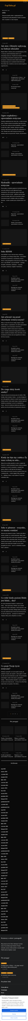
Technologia (4, 990)
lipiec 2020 (3, 823)
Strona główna (4, 987)
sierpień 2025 (4, 777)
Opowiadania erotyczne (9, 174)
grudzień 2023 (4, 796)
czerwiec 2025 (4, 782)
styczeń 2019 (4, 845)
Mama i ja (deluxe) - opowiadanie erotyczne (20, 739)
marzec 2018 (4, 859)
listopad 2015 (4, 930)
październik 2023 (5, 801)
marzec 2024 (4, 788)
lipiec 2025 (3, 779)
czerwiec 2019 (4, 840)
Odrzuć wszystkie (14, 1017)
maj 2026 (3, 768)
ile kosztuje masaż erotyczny (8, 975)
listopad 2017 (4, 870)
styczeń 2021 (4, 815)
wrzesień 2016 (4, 903)
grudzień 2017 (4, 867)
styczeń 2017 (4, 892)
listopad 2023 (4, 799)
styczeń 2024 (4, 793)
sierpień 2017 (4, 875)
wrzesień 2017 (4, 873)
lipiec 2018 (3, 856)
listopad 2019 (4, 829)
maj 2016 (3, 914)
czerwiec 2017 (4, 881)
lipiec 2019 (3, 837)
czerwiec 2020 (4, 826)
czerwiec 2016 (4, 911)
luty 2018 (3, 862)
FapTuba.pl (10, 5)
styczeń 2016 (4, 925)
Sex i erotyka (7, 243)
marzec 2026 (4, 771)
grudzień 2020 (4, 818)
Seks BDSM (6, 251)
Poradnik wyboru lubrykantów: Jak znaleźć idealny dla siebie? (17, 279)
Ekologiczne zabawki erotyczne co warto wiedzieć (16, 289)
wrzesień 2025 (4, 774)
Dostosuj (14, 1014)
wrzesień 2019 (4, 831)
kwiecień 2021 (4, 812)
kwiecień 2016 (4, 916)
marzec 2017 (4, 886)
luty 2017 (3, 889)
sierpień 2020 (4, 820)
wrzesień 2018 (4, 853)
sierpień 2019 (4, 834)
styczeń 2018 (4, 864)
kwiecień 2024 (4, 785)
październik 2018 (5, 851)
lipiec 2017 (3, 878)
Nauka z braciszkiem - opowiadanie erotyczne (17, 154)
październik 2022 (5, 807)
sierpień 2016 (4, 905)
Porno (2, 992)
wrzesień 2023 (4, 804)
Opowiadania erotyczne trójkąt (11, 107)
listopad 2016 (4, 897)
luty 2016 (3, 922)
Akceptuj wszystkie (14, 1010)
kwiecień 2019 (4, 842)
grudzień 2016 (4, 894)
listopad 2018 (4, 848)
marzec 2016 (4, 919)
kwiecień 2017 (4, 883)
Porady (5, 38)
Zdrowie (11, 38)
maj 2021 (3, 810)
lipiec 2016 (3, 908)
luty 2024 (3, 790)
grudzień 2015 (4, 927)
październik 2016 (5, 900)
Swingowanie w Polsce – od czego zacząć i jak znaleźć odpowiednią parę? (18, 79)
